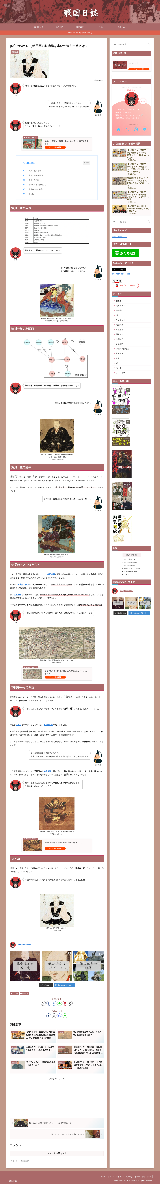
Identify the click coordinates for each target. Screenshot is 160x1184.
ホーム (102, 1177)
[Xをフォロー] (54, 1015)
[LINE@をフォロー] (65, 1015)
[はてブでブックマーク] (54, 1003)
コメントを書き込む (57, 1153)
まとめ (31, 194)
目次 (128, 555)
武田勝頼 (17, 595)
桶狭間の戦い (23, 584)
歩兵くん (131, 90)
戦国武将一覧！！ (119, 237)
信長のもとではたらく (37, 185)
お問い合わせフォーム (143, 1177)
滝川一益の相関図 (36, 175)
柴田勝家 (47, 771)
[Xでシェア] (43, 1003)
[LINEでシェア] (59, 1003)
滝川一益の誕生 (35, 180)
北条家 (18, 725)
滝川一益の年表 (35, 171)
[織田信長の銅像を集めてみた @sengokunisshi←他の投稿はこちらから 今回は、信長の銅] (88, 966)
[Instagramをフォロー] (59, 1015)
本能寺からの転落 (36, 189)
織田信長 (51, 574)
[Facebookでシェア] (48, 1003)
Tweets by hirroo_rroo (121, 274)
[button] (70, 1003)
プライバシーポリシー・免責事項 (120, 1177)
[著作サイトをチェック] (48, 1015)
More (143, 101)
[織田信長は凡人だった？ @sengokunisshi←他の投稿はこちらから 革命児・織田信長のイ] (57, 966)
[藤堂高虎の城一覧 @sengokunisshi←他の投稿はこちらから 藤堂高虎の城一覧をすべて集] (25, 966)
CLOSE (86, 162)
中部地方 (25, 993)
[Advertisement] (57, 1097)
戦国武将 (15, 993)
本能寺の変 (48, 725)
